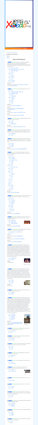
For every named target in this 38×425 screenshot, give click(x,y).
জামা (11, 210)
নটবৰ (11, 332)
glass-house (13, 355)
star (23, 112)
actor (12, 90)
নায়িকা (12, 122)
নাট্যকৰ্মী (20, 91)
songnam (12, 81)
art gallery (12, 292)
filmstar (17, 241)
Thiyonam (12, 369)
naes (12, 189)
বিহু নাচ (12, 315)
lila (11, 73)
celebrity (14, 112)
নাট (16, 69)
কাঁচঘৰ (12, 356)
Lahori (12, 346)
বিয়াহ (11, 285)
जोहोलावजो (12, 123)
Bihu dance (13, 314)
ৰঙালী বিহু (8, 324)
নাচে (11, 179)
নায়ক (24, 112)
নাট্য (19, 69)
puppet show (13, 220)
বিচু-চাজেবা (21, 322)
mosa (12, 168)
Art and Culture (10, 52)
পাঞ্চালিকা (12, 144)
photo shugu (13, 363)
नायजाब (14, 70)
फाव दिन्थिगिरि (13, 93)
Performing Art (15, 52)
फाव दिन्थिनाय (18, 105)
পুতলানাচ (15, 221)
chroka (12, 203)
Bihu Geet (12, 322)
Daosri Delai (13, 403)
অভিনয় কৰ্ (13, 105)
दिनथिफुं (12, 223)
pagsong (12, 202)
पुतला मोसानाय (15, 223)
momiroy (12, 97)
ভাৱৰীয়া (22, 91)
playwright (21, 84)
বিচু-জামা (12, 319)
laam (12, 188)
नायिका (15, 123)
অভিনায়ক (12, 91)
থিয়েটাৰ (12, 69)
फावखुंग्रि (22, 108)
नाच (11, 209)
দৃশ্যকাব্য (14, 69)
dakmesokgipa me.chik (11, 109)
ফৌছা (12, 175)
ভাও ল (15, 105)
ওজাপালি (12, 281)
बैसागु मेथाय (18, 322)
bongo (12, 395)
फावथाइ (17, 70)
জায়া (13, 210)
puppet (12, 143)
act (11, 105)
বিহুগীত (15, 322)
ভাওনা (21, 69)
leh (20, 105)
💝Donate (24, 48)
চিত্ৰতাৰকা (20, 241)
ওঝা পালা (12, 282)
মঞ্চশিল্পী (23, 115)
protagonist (20, 112)
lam (11, 165)
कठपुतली (12, 146)
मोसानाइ (14, 158)
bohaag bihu (13, 323)
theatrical (12, 380)
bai (11, 172)
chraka (12, 162)
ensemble (12, 338)
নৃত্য (14, 192)
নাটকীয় (16, 85)
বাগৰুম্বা (12, 412)
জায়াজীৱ (17, 91)
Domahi (11, 324)
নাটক (18, 69)
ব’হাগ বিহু (21, 323)
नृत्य (13, 209)
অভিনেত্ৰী (17, 108)
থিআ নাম (12, 371)
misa (12, 176)
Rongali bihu (18, 323)
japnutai (12, 76)
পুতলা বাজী (12, 221)
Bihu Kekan (13, 318)
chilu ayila (13, 98)
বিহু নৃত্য (14, 315)
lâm (11, 169)
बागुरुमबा (12, 413)
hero (17, 112)
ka (11, 180)
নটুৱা (21, 115)
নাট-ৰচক (25, 84)
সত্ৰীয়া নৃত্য (12, 259)
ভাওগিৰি (12, 101)
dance (12, 192)
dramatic (13, 85)
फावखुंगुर (16, 93)
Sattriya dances (13, 258)
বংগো (11, 396)
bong (12, 186)
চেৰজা (12, 421)
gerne (12, 94)
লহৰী (11, 347)
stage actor (18, 115)
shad (12, 161)
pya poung (13, 80)
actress (14, 108)
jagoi (12, 164)
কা (11, 182)
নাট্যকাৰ (27, 84)
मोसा (11, 158)
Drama (8, 56)
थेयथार (12, 70)
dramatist (18, 84)
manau (12, 185)
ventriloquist (13, 133)
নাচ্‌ (11, 157)
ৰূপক (23, 69)
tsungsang (13, 173)
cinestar (14, 241)
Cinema (8, 55)
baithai (12, 206)
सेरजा (12, 422)
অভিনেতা (15, 91)
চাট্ (11, 77)
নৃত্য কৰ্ (13, 157)
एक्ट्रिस (20, 108)
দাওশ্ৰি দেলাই (12, 404)
